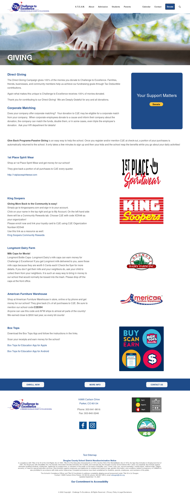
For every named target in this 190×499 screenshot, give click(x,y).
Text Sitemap (90, 455)
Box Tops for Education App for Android (28, 351)
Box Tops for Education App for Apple (27, 345)
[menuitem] (80, 6)
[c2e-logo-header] (28, 6)
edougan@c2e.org (118, 475)
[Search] (180, 6)
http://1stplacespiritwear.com (22, 174)
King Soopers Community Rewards (26, 235)
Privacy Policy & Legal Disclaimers (119, 492)
